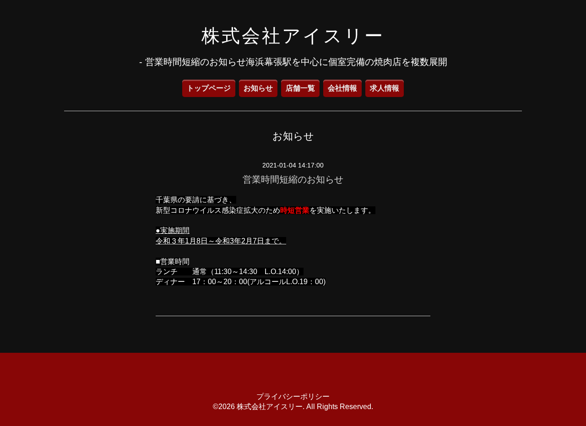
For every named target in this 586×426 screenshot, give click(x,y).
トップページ (209, 88)
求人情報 (384, 88)
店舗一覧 (300, 88)
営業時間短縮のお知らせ (293, 179)
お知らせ (258, 88)
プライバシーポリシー (293, 396)
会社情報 (342, 88)
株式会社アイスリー (293, 36)
